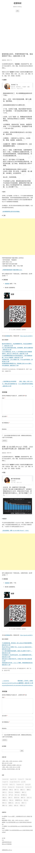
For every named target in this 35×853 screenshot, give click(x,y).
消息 (10, 797)
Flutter (28, 779)
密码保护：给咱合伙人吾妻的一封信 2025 (11, 765)
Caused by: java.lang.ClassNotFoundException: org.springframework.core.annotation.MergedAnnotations (17, 683)
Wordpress (19, 787)
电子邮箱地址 (6, 422)
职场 (4, 803)
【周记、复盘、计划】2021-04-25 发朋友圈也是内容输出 (25, 384)
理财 (23, 797)
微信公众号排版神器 (6, 844)
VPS (4, 787)
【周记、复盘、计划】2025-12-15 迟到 (11, 767)
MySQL (12, 784)
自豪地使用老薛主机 (6, 842)
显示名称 (4, 416)
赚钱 (4, 805)
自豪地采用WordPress (7, 850)
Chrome (21, 779)
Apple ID (13, 779)
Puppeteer (20, 784)
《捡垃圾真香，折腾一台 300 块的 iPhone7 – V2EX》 (15, 530)
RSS (3, 840)
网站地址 (4, 429)
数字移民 (23, 795)
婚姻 (28, 789)
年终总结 (17, 792)
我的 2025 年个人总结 (7, 763)
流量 (4, 797)
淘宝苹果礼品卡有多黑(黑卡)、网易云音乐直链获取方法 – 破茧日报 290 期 (9, 384)
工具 (30, 369)
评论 (3, 398)
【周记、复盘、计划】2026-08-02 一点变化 (12, 761)
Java (23, 782)
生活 (29, 797)
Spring (27, 784)
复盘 (22, 789)
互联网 (4, 789)
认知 (17, 803)
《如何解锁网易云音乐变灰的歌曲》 (11, 211)
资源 (24, 803)
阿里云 (22, 805)
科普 (11, 800)
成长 (4, 795)
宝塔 (4, 792)
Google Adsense (14, 782)
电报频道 (7, 283)
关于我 (3, 838)
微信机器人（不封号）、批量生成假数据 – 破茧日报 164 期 (25, 683)
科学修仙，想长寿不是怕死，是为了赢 (11, 769)
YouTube (28, 787)
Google (5, 782)
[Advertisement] (17, 30)
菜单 (17, 10)
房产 (11, 795)
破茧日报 (21, 369)
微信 (24, 792)
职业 (26, 800)
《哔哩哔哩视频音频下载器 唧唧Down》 (12, 270)
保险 (11, 789)
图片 (16, 789)
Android (5, 779)
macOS (5, 784)
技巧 (3, 371)
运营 (10, 805)
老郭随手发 (18, 800)
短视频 (4, 800)
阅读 (16, 805)
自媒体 (6, 371)
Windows (11, 787)
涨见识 (5, 670)
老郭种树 (17, 3)
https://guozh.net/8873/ (26, 336)
